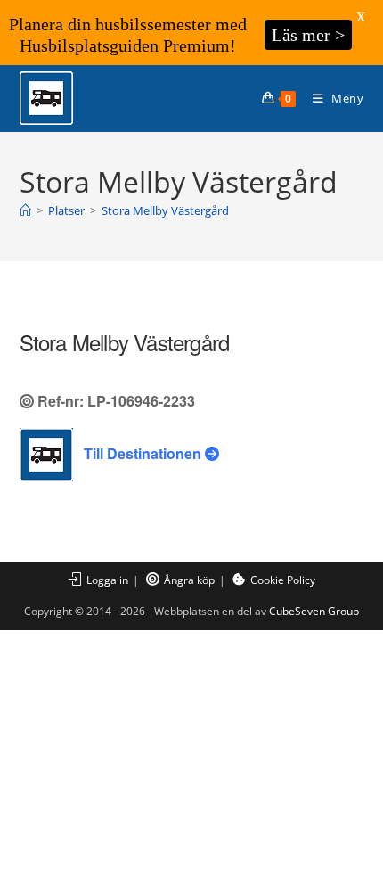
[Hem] (25, 210)
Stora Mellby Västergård (165, 210)
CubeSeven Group (314, 611)
